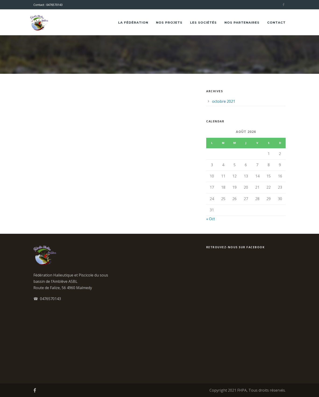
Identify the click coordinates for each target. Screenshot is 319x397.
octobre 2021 (223, 101)
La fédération (133, 22)
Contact (276, 22)
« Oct (210, 218)
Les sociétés (203, 22)
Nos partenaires (241, 22)
